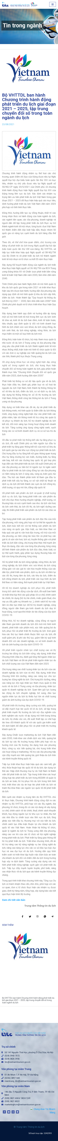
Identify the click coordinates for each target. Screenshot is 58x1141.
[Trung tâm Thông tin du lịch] (20, 4)
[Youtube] (8, 1111)
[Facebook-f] (4, 1111)
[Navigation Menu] (52, 4)
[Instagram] (13, 1111)
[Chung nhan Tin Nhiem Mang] (42, 1110)
